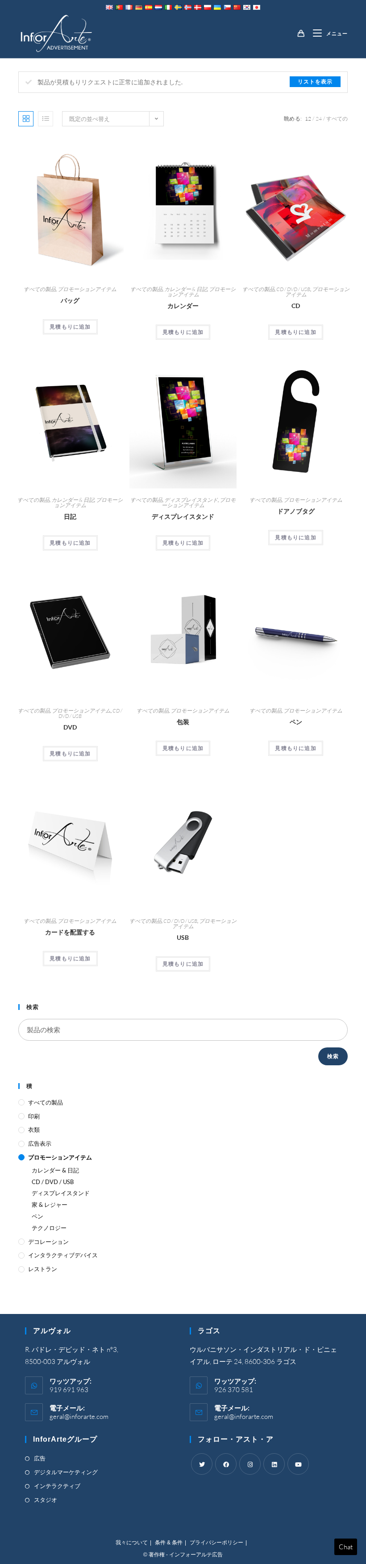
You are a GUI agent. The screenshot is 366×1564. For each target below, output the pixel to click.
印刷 (34, 1116)
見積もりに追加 (70, 326)
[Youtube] (298, 1464)
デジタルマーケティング (66, 1472)
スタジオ (45, 1499)
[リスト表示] (45, 118)
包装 (183, 722)
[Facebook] (226, 1464)
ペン (296, 722)
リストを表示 (315, 81)
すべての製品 (40, 289)
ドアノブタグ (296, 511)
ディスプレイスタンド (191, 499)
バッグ (70, 300)
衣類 (34, 1129)
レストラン (42, 1268)
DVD (70, 727)
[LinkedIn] (274, 1464)
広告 (40, 1458)
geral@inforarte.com (79, 1416)
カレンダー (183, 305)
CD (295, 305)
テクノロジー (49, 1227)
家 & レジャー (49, 1204)
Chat (346, 1547)
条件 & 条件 (169, 1542)
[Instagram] (250, 1464)
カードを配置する (70, 932)
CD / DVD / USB (293, 289)
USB (183, 937)
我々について (132, 1542)
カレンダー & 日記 (185, 289)
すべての (337, 118)
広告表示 (39, 1143)
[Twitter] (201, 1464)
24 (319, 118)
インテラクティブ (57, 1485)
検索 (333, 1056)
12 (308, 118)
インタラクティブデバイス (63, 1255)
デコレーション (48, 1241)
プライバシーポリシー (216, 1542)
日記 (70, 516)
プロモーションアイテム (87, 289)
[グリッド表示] (25, 118)
